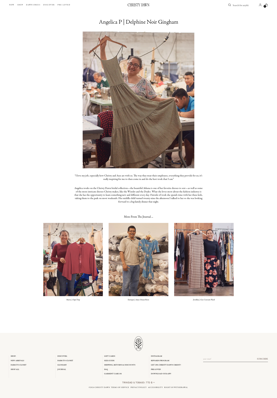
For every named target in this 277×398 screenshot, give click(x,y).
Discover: (62, 356)
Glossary (62, 365)
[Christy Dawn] (138, 4)
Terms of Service (120, 387)
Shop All (15, 369)
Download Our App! (161, 373)
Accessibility (155, 387)
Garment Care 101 (113, 373)
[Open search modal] (230, 5)
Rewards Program (160, 360)
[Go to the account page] (260, 5)
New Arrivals (17, 360)
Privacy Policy (139, 387)
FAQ (106, 369)
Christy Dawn (102, 387)
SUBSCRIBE (262, 359)
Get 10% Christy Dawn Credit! (166, 365)
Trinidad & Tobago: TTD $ (137, 382)
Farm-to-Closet (18, 365)
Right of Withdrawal (176, 387)
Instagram (156, 356)
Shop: (13, 356)
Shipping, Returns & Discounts (119, 365)
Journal (61, 369)
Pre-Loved (156, 369)
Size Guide (109, 360)
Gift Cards (109, 356)
